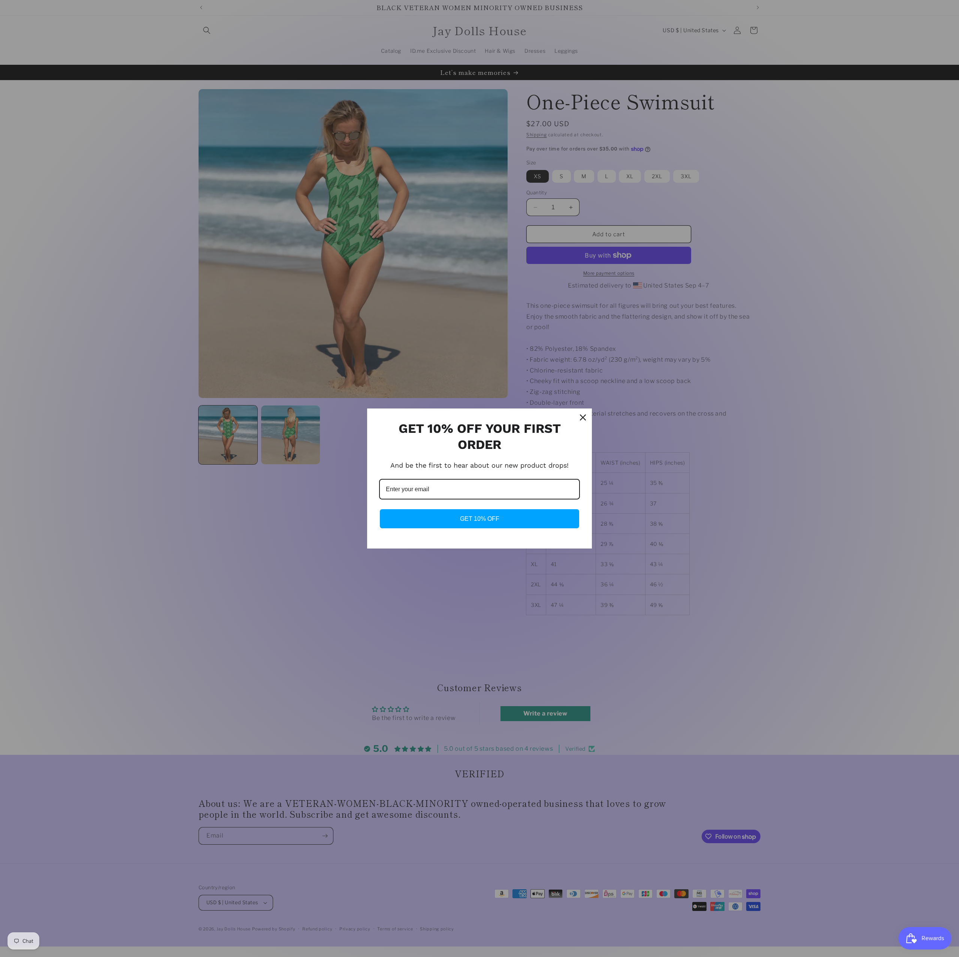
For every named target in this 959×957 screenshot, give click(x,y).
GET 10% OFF (479, 519)
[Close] (583, 417)
